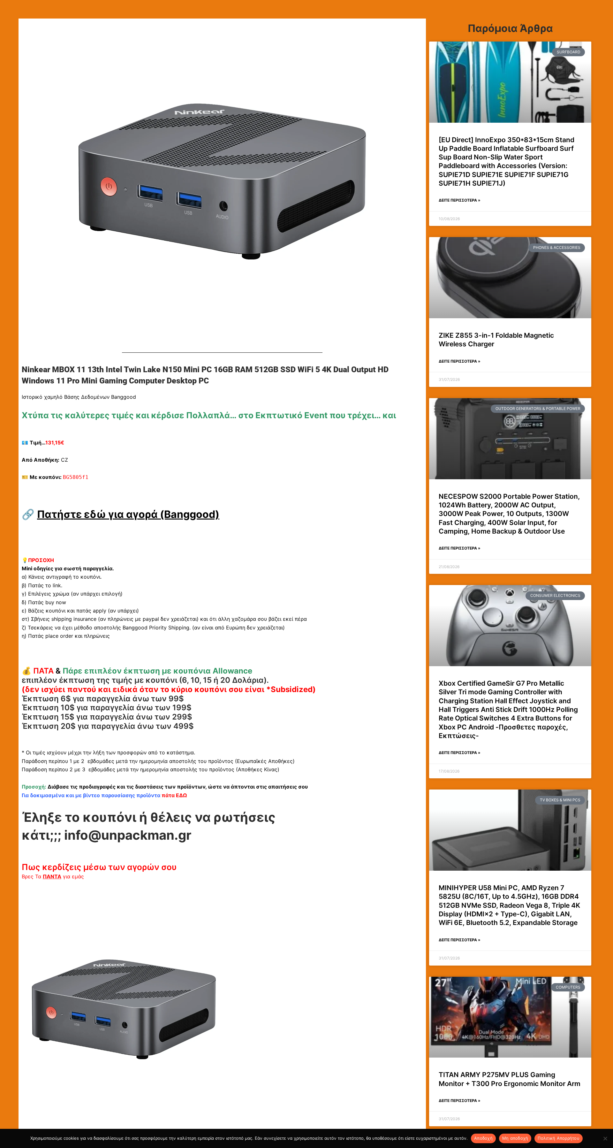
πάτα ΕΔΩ (174, 795)
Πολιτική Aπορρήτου (558, 1138)
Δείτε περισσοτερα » (460, 200)
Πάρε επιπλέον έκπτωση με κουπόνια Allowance (157, 670)
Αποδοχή (483, 1138)
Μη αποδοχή (515, 1138)
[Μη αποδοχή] (605, 1138)
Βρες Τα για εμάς (53, 876)
